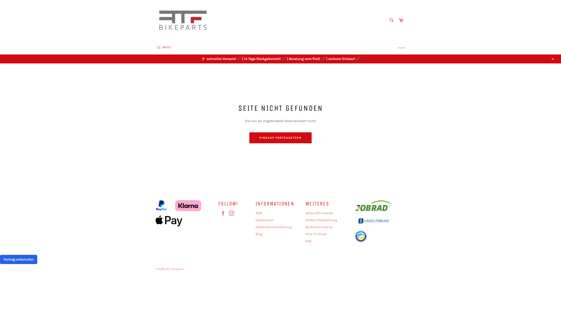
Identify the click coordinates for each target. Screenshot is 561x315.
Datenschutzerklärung (274, 227)
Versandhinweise (319, 213)
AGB (259, 213)
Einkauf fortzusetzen (280, 137)
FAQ (308, 241)
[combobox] (391, 20)
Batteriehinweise (319, 227)
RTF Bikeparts (175, 269)
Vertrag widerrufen (19, 259)
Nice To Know (316, 234)
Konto (401, 47)
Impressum (265, 220)
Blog (259, 234)
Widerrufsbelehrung (321, 220)
